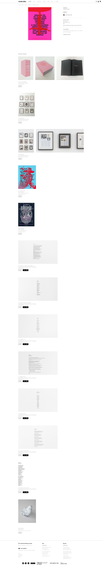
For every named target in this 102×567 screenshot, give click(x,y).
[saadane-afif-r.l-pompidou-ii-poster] (27, 177)
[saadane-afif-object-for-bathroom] (27, 511)
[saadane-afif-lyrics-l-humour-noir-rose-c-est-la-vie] (21, 474)
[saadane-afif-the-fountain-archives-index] (25, 68)
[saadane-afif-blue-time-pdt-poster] (26, 214)
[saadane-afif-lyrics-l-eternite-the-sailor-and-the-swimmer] (38, 289)
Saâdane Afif (29, 4)
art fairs (44, 1)
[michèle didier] (22, 1)
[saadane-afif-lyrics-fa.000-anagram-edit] (38, 400)
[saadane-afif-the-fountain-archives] (26, 104)
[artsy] (33, 563)
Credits (19, 557)
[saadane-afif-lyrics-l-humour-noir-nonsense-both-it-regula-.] (38, 252)
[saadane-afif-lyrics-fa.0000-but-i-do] (38, 326)
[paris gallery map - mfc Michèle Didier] (54, 563)
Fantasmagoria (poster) (35, 4)
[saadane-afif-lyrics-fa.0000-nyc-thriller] (38, 363)
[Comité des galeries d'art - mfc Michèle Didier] (42, 563)
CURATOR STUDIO (63, 563)
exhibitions (39, 1)
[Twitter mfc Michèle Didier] (23, 563)
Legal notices (20, 555)
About (52, 1)
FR (55, 1)
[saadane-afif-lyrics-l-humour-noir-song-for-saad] (38, 437)
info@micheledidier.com (46, 555)
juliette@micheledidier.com (67, 557)
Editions (29, 1)
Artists (34, 1)
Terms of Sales (20, 554)
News (48, 1)
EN (57, 1)
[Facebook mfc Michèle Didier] (26, 563)
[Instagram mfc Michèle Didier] (28, 563)
